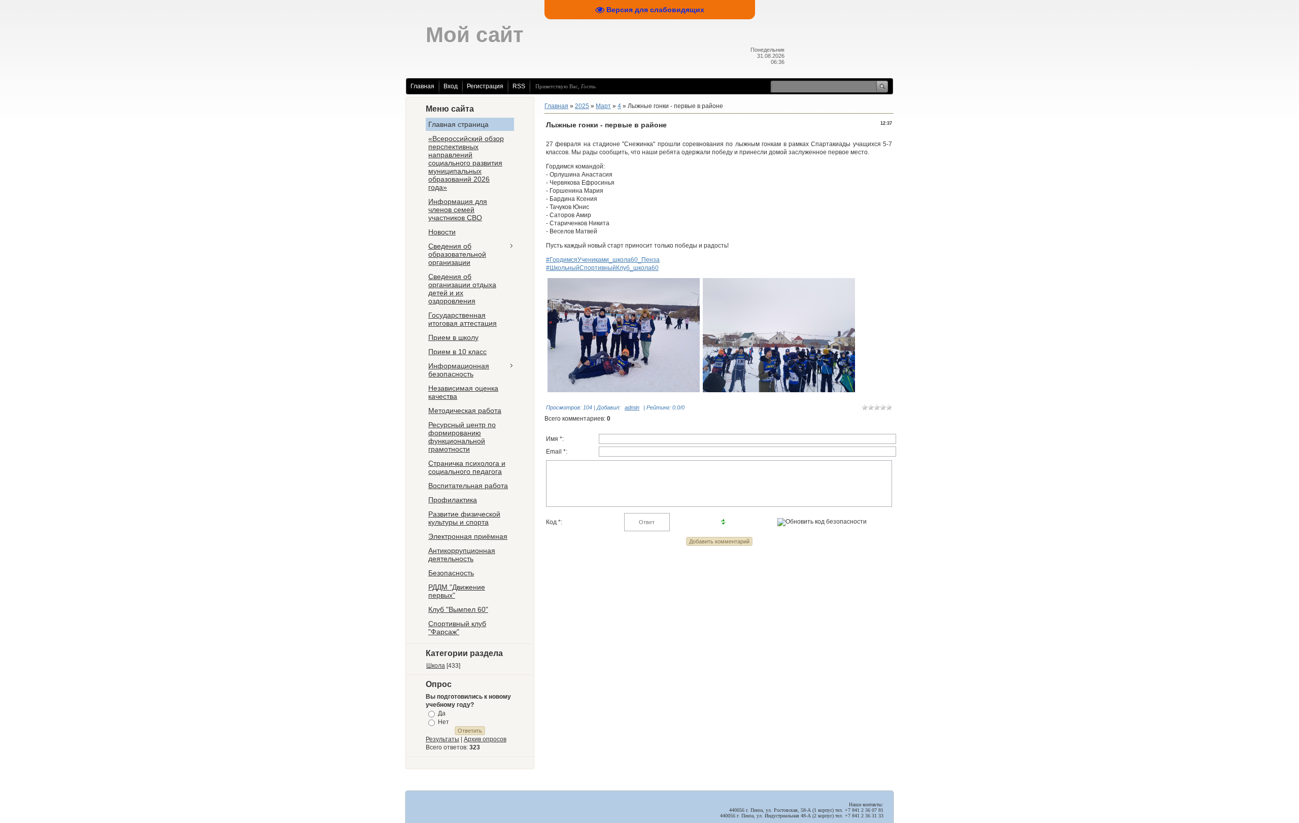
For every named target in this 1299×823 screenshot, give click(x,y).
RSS (518, 86)
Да (442, 713)
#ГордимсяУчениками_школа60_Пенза (603, 259)
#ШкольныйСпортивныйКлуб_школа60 (602, 267)
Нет (443, 722)
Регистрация (485, 86)
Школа (435, 665)
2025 (582, 106)
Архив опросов (485, 739)
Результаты (442, 739)
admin (632, 407)
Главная (422, 86)
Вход (450, 86)
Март (603, 106)
